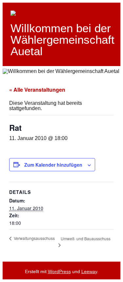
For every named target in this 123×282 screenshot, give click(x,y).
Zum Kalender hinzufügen (53, 164)
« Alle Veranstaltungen (37, 89)
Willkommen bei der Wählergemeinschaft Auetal (62, 40)
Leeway (89, 271)
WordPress (59, 271)
